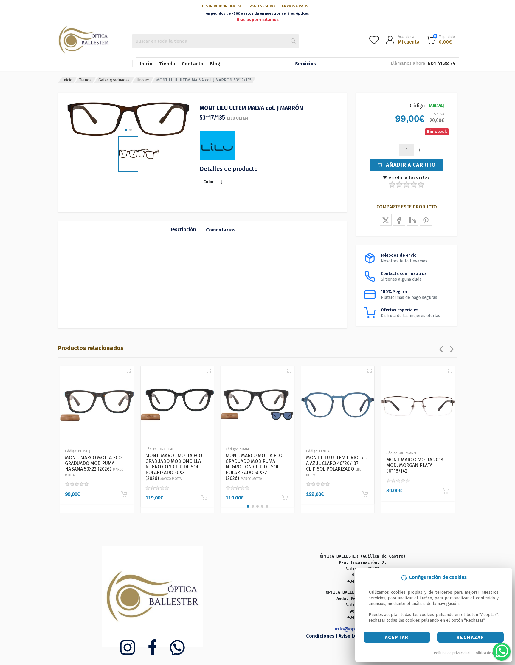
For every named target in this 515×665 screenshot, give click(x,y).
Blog (215, 63)
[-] (393, 150)
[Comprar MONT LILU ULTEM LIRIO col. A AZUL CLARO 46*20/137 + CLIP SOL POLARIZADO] (365, 494)
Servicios (305, 63)
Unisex (142, 80)
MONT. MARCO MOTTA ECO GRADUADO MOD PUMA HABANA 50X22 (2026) (94, 466)
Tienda (167, 63)
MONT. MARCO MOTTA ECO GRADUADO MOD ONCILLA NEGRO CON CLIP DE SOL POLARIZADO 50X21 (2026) (173, 467)
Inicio (146, 63)
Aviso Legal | (353, 636)
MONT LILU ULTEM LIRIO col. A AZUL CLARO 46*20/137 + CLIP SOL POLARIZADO (336, 466)
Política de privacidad (452, 653)
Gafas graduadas (114, 80)
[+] (419, 150)
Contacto (192, 63)
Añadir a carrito (411, 165)
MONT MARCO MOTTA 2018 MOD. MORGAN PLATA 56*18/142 (414, 465)
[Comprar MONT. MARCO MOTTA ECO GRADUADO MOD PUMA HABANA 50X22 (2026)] (124, 494)
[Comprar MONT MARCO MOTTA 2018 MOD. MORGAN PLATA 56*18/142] (445, 490)
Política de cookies (489, 653)
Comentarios (220, 230)
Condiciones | (322, 636)
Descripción (182, 229)
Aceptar (397, 637)
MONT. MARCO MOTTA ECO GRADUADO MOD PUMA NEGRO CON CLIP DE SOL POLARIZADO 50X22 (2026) (254, 467)
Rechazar (470, 637)
